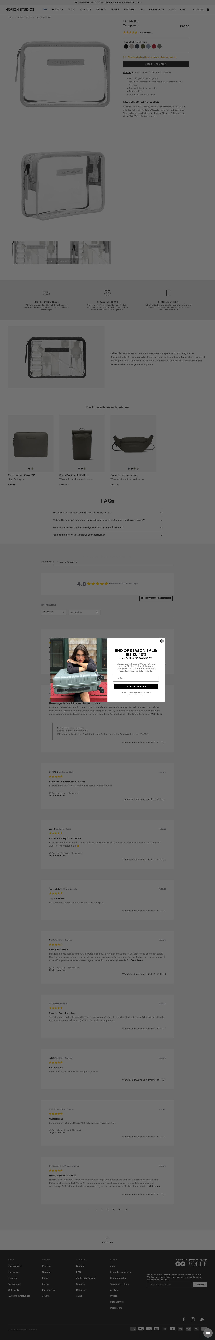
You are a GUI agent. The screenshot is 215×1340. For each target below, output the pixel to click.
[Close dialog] (161, 641)
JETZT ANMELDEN (136, 686)
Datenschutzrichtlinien (135, 695)
